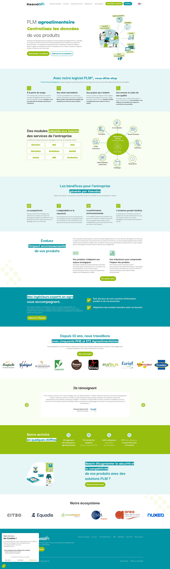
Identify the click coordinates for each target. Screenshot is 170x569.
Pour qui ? (94, 537)
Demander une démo (114, 3)
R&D (72, 145)
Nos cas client (85, 354)
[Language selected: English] (140, 3)
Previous (27, 405)
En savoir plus (107, 278)
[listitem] (101, 129)
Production (72, 157)
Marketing (36, 151)
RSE (54, 157)
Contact (128, 3)
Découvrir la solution (62, 53)
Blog (114, 537)
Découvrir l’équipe (37, 318)
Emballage (54, 151)
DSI (54, 145)
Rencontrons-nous (95, 484)
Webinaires (121, 537)
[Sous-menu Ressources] (92, 3)
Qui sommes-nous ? (105, 537)
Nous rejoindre (139, 537)
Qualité (72, 151)
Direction (35, 145)
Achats (36, 157)
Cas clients (129, 537)
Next (143, 405)
